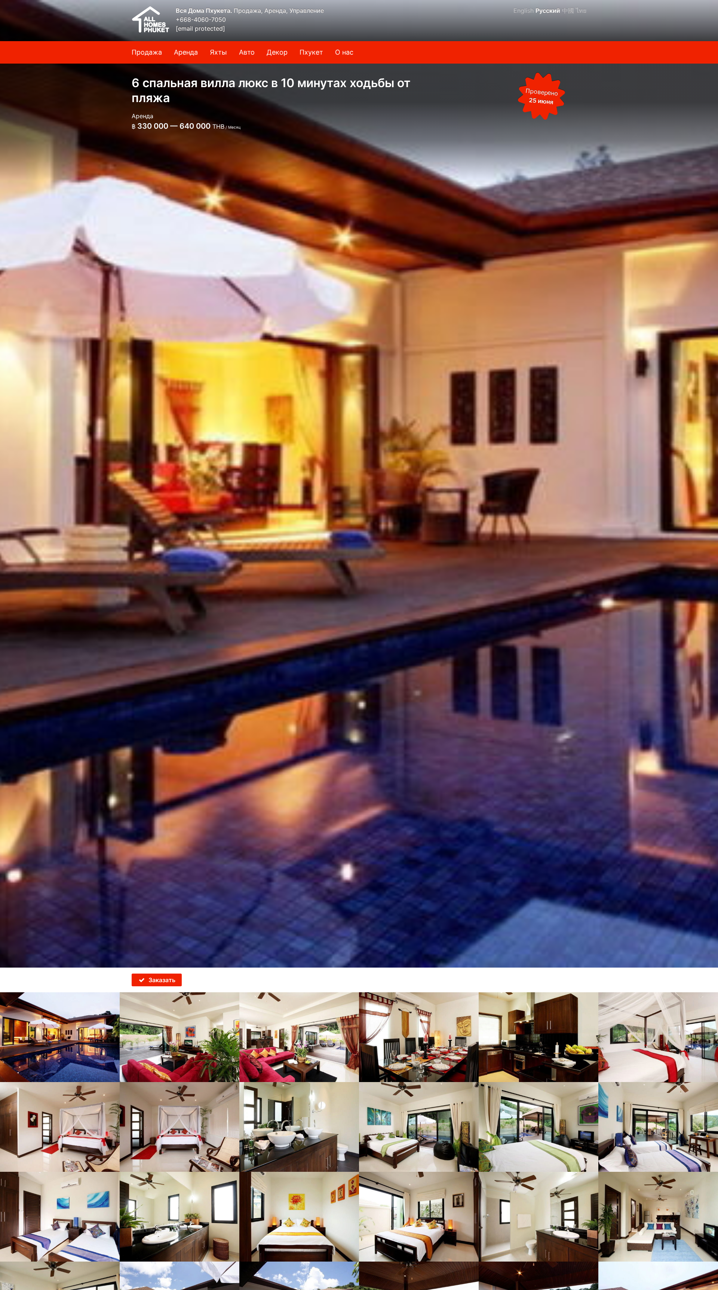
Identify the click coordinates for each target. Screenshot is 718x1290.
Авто (247, 52)
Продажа (147, 52)
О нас (344, 52)
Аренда (186, 52)
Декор (277, 52)
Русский (548, 10)
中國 (568, 10)
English (523, 10)
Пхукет (311, 52)
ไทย (581, 10)
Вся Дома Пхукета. (205, 10)
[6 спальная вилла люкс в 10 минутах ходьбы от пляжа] (359, 484)
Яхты (218, 52)
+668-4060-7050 (201, 19)
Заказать (161, 980)
